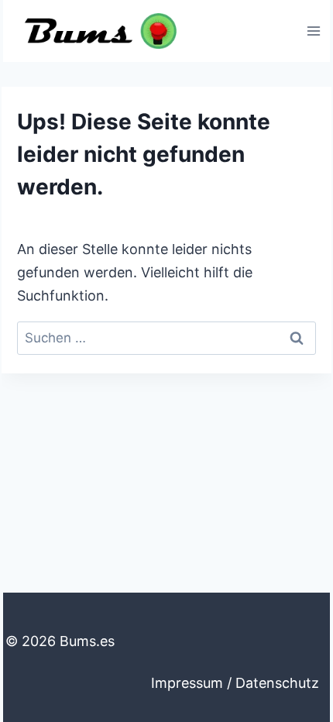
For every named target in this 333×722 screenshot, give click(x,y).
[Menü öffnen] (313, 31)
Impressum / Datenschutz (235, 683)
